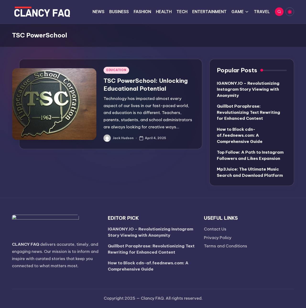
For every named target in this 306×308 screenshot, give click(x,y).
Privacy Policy (217, 237)
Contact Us (215, 229)
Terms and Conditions (225, 246)
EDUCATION (116, 70)
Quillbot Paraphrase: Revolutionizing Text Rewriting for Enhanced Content (248, 112)
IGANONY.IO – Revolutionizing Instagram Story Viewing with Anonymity (248, 89)
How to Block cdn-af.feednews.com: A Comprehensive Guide (239, 135)
